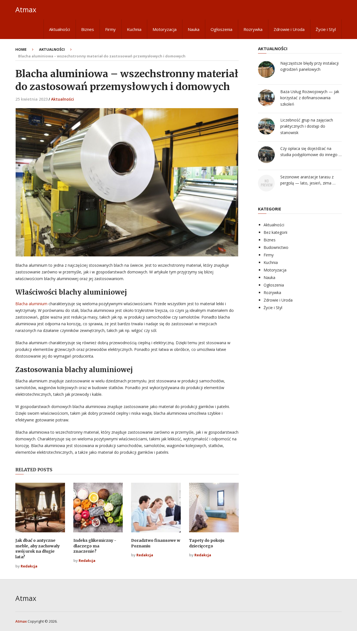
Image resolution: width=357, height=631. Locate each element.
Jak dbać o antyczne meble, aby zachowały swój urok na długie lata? (37, 548)
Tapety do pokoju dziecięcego (206, 543)
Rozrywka (252, 29)
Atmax (25, 9)
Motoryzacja (165, 29)
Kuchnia (134, 29)
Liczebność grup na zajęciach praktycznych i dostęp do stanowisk (306, 126)
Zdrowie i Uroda (289, 29)
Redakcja (29, 566)
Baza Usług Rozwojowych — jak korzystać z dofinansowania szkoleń (309, 98)
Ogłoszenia (221, 29)
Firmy (110, 29)
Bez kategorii (275, 232)
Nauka (193, 29)
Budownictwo (276, 247)
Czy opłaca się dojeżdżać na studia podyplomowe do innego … (311, 151)
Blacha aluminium (31, 303)
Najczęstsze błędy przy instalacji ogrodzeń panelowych (309, 66)
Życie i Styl (326, 29)
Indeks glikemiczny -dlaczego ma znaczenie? (94, 546)
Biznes (87, 29)
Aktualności (59, 29)
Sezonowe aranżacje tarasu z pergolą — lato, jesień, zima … (308, 180)
